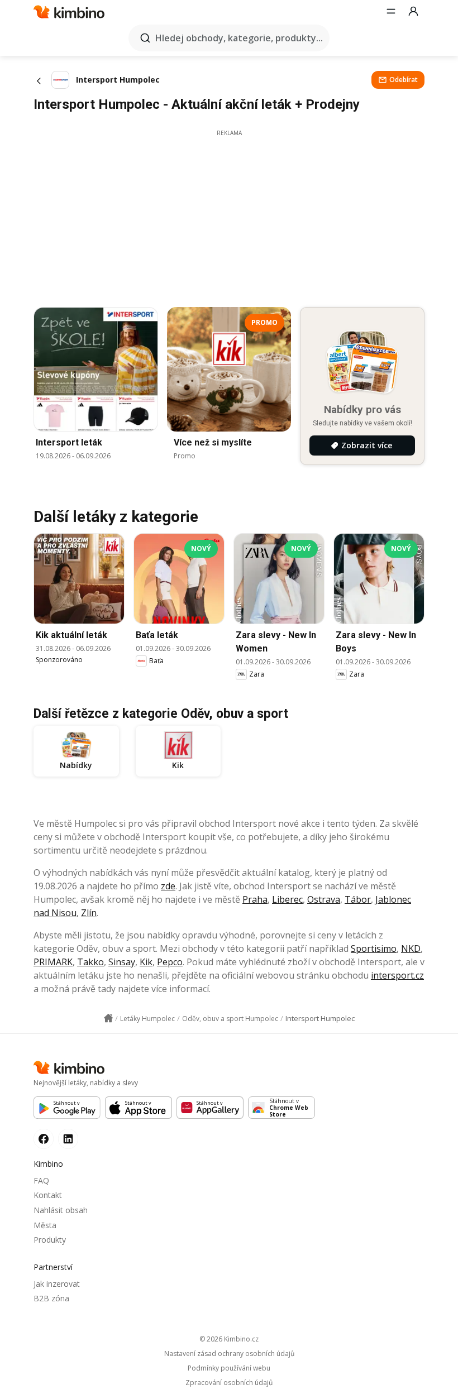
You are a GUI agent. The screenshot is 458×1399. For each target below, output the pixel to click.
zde (168, 886)
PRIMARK (53, 962)
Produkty (50, 1239)
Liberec (287, 899)
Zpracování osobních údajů (229, 1382)
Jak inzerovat (57, 1283)
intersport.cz (397, 975)
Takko (90, 962)
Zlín (89, 913)
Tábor (358, 899)
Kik (146, 962)
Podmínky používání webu (229, 1368)
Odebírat (403, 79)
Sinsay (121, 962)
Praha (255, 899)
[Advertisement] (229, 215)
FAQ (41, 1180)
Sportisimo (374, 948)
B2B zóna (51, 1298)
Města (45, 1225)
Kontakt (48, 1195)
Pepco (170, 962)
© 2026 (229, 1339)
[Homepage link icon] (108, 1018)
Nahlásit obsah (61, 1210)
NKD (411, 948)
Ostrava (323, 899)
